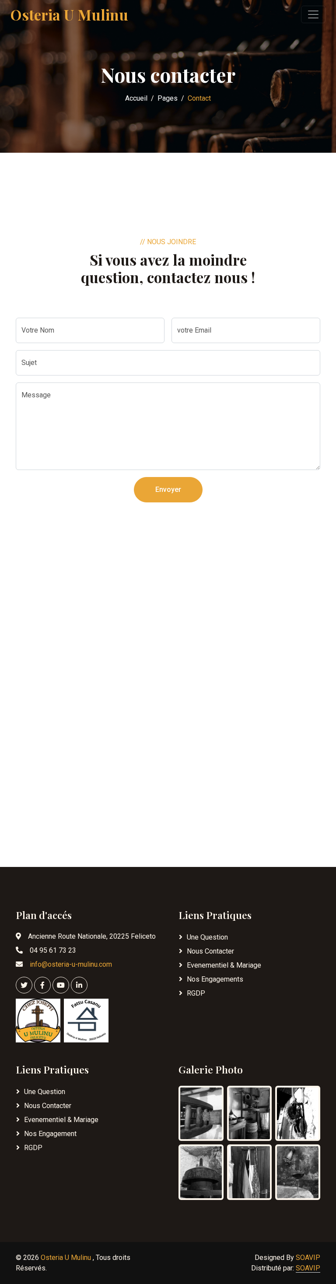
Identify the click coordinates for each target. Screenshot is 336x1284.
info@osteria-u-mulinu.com (71, 964)
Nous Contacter (210, 951)
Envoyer (168, 489)
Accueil (136, 98)
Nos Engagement (50, 1134)
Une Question (207, 937)
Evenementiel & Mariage (224, 965)
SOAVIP (308, 1257)
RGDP (196, 993)
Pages (168, 98)
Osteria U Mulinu (67, 1257)
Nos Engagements (215, 979)
